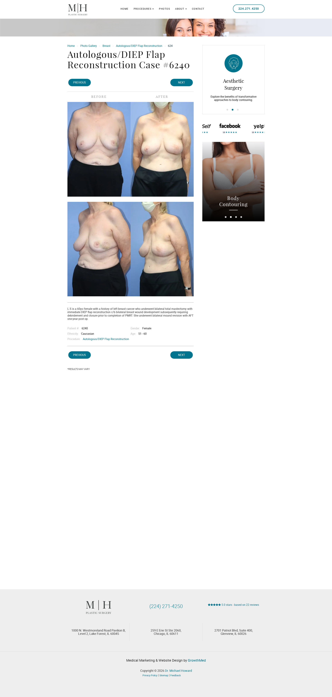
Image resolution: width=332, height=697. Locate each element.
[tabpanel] (233, 79)
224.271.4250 (248, 9)
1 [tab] (227, 110)
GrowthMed (197, 660)
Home (124, 8)
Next (181, 82)
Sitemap (163, 675)
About (180, 8)
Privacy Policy (149, 675)
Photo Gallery (88, 46)
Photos (164, 8)
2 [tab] (232, 110)
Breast (106, 46)
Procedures (143, 8)
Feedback (175, 675)
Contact (198, 8)
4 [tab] (241, 217)
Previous (79, 82)
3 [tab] (238, 110)
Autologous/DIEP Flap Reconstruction (139, 46)
